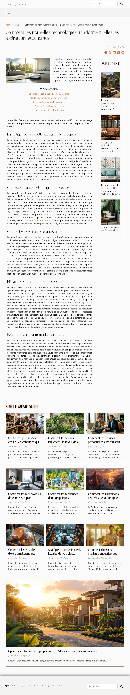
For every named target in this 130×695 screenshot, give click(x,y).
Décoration (33, 685)
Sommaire (50, 89)
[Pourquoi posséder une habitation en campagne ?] (110, 84)
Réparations (9, 685)
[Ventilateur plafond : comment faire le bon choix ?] (110, 127)
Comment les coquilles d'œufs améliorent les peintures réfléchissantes (23, 553)
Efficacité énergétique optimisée (49, 106)
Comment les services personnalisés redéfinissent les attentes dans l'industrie (104, 442)
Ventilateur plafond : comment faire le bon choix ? (110, 147)
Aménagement (48, 685)
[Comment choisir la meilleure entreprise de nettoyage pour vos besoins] (105, 535)
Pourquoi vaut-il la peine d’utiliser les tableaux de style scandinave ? (110, 189)
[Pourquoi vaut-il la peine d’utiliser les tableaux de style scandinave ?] (110, 169)
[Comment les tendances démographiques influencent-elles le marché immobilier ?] (65, 479)
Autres (18, 25)
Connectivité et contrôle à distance (48, 102)
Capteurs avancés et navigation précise (48, 98)
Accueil (9, 25)
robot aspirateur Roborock (38, 220)
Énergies (22, 685)
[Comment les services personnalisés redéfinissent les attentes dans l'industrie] (105, 423)
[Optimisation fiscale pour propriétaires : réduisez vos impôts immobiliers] (65, 613)
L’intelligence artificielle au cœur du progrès (49, 94)
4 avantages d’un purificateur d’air (110, 229)
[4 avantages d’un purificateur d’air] (110, 212)
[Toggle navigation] (9, 12)
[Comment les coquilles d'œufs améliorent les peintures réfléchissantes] (25, 535)
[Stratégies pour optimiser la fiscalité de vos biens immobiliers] (65, 535)
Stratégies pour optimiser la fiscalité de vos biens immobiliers (65, 553)
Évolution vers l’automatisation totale (48, 110)
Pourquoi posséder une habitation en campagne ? (108, 104)
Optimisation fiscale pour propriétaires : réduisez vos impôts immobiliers (52, 651)
